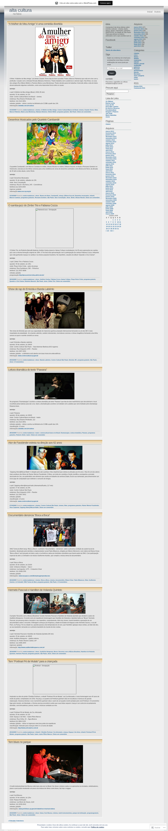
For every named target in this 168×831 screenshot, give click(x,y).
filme (96, 110)
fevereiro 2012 (111, 154)
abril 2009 (109, 212)
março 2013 (110, 131)
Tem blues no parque (19, 742)
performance (138, 70)
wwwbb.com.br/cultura (26, 106)
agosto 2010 (110, 185)
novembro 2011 (111, 159)
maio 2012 (109, 148)
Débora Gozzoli (69, 195)
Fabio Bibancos (79, 580)
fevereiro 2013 (111, 133)
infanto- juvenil (139, 64)
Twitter (109, 47)
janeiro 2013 (110, 135)
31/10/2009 (13, 110)
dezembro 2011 (111, 157)
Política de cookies (97, 827)
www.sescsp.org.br (24, 191)
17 (118, 224)
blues (42, 813)
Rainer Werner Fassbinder (90, 505)
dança (136, 57)
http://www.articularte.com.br (28, 728)
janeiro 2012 (110, 155)
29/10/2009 (13, 360)
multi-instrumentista (65, 813)
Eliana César (69, 580)
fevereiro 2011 (111, 174)
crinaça (61, 195)
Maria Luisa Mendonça (28, 112)
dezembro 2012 (111, 136)
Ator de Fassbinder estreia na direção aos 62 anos (35, 442)
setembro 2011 (111, 162)
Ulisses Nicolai (80, 197)
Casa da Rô (110, 105)
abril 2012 (109, 150)
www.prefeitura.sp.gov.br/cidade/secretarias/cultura (37, 809)
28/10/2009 (13, 433)
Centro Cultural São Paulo (59, 360)
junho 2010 (109, 188)
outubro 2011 (110, 160)
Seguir (111, 73)
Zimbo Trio (51, 281)
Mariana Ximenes (41, 112)
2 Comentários (19, 362)
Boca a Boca (45, 580)
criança (65, 732)
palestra (137, 67)
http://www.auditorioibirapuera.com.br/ (31, 647)
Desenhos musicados (82, 195)
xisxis (108, 117)
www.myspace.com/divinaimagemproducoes (34, 576)
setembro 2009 (111, 203)
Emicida (71, 360)
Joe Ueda (109, 113)
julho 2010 (109, 186)
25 (120, 226)
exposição (137, 60)
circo (135, 55)
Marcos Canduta (15, 197)
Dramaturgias (65, 433)
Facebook (110, 40)
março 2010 (110, 193)
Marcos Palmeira (15, 112)
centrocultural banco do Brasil (50, 433)
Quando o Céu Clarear (17, 281)
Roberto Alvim (21, 435)
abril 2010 (109, 191)
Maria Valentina (111, 115)
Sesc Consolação (60, 197)
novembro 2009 (111, 200)
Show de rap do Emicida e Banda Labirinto (31, 289)
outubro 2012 (110, 140)
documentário (60, 580)
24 (118, 226)
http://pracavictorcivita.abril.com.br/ (31, 275)
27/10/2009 (13, 505)
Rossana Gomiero (41, 197)
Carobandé (54, 195)
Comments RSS (139, 88)
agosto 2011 (110, 164)
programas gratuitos (27, 197)
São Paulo (73, 112)
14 (111, 224)
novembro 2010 (111, 179)
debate (136, 58)
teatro (37, 433)
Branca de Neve (45, 195)
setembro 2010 (111, 183)
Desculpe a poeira (112, 106)
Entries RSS (138, 86)
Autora (157, 11)
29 (113, 229)
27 (109, 229)
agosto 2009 (110, 205)
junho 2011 (109, 167)
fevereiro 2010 (111, 195)
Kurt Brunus (48, 813)
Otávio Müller (52, 112)
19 (107, 226)
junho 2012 (109, 147)
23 (116, 226)
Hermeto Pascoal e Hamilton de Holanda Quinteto (35, 589)
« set (107, 231)
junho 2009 (109, 209)
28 (111, 229)
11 (120, 222)
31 (118, 229)
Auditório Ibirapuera (46, 651)
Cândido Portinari (47, 732)
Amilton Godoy (45, 279)
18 (120, 224)
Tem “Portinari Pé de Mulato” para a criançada (32, 661)
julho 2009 (109, 207)
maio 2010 (109, 190)
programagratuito (92, 813)
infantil (92, 195)
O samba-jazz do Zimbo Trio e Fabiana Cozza (32, 205)
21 (111, 226)
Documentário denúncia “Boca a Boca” (29, 515)
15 (113, 224)
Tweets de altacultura (113, 50)
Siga (108, 54)
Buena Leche (110, 103)
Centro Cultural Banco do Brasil (68, 110)
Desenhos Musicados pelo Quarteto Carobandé (33, 119)
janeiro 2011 (110, 176)
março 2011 (110, 173)
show (37, 195)
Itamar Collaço (65, 279)
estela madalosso (28, 110)
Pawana (84, 433)
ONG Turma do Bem (30, 582)
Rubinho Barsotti (30, 281)
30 (116, 229)
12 (107, 224)
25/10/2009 (13, 651)
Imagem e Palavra (112, 112)
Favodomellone (111, 110)
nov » (112, 231)
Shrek (73, 197)
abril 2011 (109, 171)
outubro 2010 (110, 181)
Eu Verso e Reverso (113, 108)
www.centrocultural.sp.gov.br (28, 356)
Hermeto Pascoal (21, 653)
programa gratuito (63, 112)
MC (76, 360)
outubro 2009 (110, 202)
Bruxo (56, 651)
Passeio (137, 69)
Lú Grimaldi (19, 582)
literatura (137, 74)
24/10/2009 (13, 813)
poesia (136, 72)
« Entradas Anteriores (16, 821)
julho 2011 (109, 166)
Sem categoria (139, 76)
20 (109, 226)
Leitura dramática (76, 433)
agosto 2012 (110, 143)
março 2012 (110, 152)
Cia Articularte (57, 732)
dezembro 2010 (111, 178)
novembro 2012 (111, 138)
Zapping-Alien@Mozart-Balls (29, 507)
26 (107, 229)
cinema (37, 110)
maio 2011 (109, 169)
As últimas (109, 101)
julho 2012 (109, 145)
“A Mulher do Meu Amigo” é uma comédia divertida (35, 23)
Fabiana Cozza (55, 279)
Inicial (149, 11)
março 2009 (110, 214)
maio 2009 (109, 210)
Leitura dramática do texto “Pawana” (27, 369)
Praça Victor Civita (77, 279)
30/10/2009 (13, 279)
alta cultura (20, 10)
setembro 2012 (111, 142)
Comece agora (105, 3)
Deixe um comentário (84, 112)
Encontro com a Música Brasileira (69, 651)
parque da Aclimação (79, 813)
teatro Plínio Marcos (45, 734)
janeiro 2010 (110, 197)
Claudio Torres (89, 110)
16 (116, 224)
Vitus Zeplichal (14, 507)
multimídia (137, 65)
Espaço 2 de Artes (74, 732)
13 (109, 224)
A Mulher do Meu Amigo (49, 110)
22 (113, 226)
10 (118, 222)
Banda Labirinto (45, 360)
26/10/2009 (13, 580)
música (55, 813)
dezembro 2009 (111, 198)
